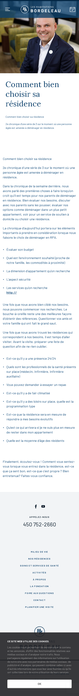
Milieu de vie (39, 551)
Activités (39, 572)
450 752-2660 (39, 524)
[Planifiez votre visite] (72, 9)
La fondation (39, 586)
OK (39, 683)
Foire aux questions (39, 593)
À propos (39, 579)
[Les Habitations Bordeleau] (40, 9)
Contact (39, 600)
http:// (11, 292)
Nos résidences (39, 558)
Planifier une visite (39, 607)
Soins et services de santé (39, 565)
